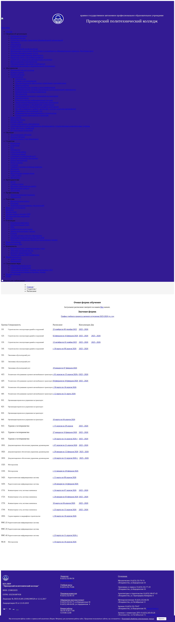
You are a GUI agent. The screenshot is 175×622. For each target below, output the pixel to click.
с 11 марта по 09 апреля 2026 (64, 477)
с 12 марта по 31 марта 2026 (64, 394)
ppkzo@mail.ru (152, 608)
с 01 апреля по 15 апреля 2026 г (65, 374)
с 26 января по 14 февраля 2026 (65, 484)
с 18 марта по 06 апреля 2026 (64, 349)
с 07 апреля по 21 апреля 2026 (65, 445)
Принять (162, 619)
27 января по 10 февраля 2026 (65, 432)
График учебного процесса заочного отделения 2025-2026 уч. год (87, 316)
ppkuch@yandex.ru (67, 589)
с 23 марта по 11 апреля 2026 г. (65, 535)
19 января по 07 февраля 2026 (65, 368)
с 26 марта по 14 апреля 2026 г (65, 439)
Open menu (5, 28)
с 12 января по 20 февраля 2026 (65, 471)
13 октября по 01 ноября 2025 (65, 342)
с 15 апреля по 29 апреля (63, 426)
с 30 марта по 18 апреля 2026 (64, 387)
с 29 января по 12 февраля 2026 (65, 452)
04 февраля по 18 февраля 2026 (65, 381)
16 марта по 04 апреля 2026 (64, 419)
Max (102, 307)
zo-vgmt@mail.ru (153, 615)
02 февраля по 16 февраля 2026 (65, 336)
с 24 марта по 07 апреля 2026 (64, 490)
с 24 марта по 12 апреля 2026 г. (65, 458)
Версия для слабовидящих (14, 281)
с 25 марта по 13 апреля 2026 (64, 510)
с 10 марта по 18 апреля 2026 (64, 542)
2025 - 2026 (83, 329)
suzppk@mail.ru (66, 581)
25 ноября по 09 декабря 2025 (65, 329)
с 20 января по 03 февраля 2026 (65, 497)
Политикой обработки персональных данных (138, 619)
